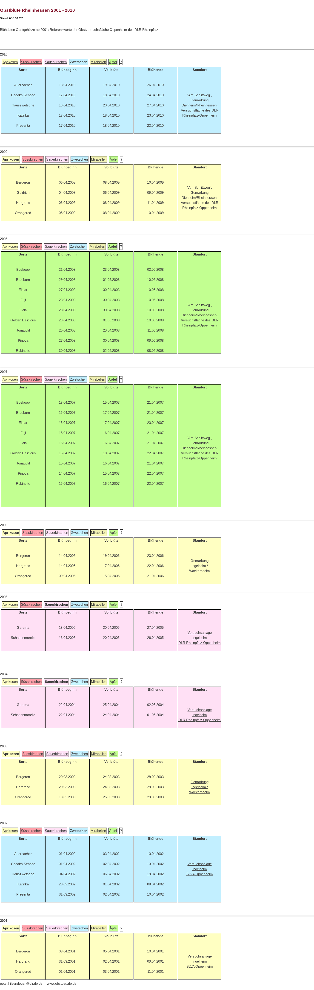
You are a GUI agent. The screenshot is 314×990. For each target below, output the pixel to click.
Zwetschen (79, 159)
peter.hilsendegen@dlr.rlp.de (21, 983)
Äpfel (113, 62)
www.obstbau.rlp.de (61, 983)
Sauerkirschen (56, 62)
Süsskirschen (31, 62)
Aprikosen (10, 62)
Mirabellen (98, 62)
